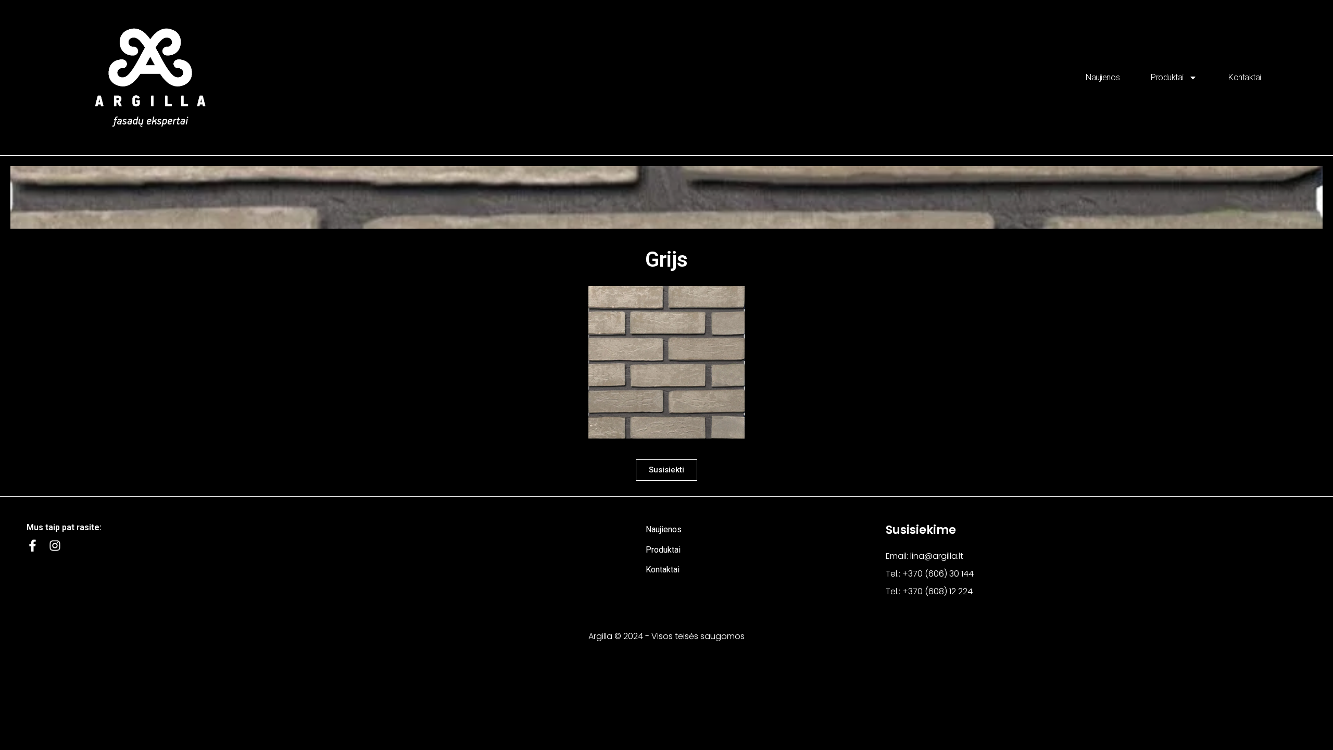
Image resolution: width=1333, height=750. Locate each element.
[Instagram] (55, 546)
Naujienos (1103, 77)
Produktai (1167, 77)
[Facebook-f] (33, 546)
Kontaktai (1244, 77)
